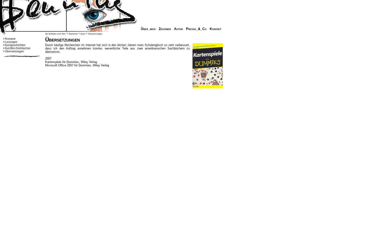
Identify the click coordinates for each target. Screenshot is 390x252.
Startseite (73, 34)
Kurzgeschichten (15, 45)
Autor (178, 29)
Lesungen (11, 42)
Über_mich (148, 29)
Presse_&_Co (196, 29)
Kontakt (215, 29)
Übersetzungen (14, 51)
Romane (10, 38)
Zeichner (165, 29)
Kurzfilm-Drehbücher (17, 48)
